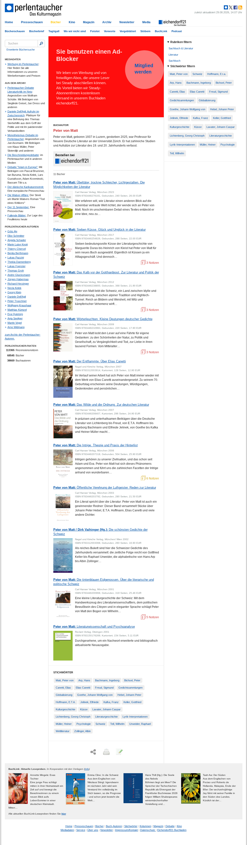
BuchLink (161, 31)
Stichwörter (130, 826)
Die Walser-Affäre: (18, 195)
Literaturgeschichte (106, 716)
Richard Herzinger (18, 283)
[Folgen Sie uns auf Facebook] (235, 7)
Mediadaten (67, 830)
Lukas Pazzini (15, 257)
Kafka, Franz (111, 702)
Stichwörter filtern (182, 66)
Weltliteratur (62, 731)
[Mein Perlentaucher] (226, 7)
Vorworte (109, 31)
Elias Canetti (83, 687)
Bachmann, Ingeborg (107, 680)
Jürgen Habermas (18, 279)
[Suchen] (41, 43)
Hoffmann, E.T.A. (65, 702)
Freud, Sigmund (104, 687)
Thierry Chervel (16, 248)
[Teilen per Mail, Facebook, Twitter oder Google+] (93, 752)
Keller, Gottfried (132, 702)
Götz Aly (12, 231)
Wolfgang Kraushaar (19, 305)
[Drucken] (105, 752)
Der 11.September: (18, 207)
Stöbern (145, 31)
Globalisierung (64, 694)
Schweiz (100, 723)
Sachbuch (174, 60)
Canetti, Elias (63, 687)
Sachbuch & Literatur (181, 48)
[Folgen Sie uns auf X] (230, 7)
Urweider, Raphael (140, 723)
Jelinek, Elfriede (89, 702)
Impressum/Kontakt (126, 830)
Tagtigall (53, 31)
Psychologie (83, 723)
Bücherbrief (36, 31)
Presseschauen (32, 22)
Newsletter (126, 22)
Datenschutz (148, 830)
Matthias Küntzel (17, 309)
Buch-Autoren (114, 826)
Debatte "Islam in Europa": (22, 167)
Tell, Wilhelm (117, 723)
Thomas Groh (15, 270)
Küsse (84, 709)
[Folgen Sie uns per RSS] (239, 7)
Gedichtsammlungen (130, 687)
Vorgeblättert (128, 31)
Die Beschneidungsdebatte (23, 155)
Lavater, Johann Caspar (106, 709)
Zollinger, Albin (82, 731)
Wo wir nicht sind (75, 31)
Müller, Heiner (64, 723)
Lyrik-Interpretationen (135, 716)
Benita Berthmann (17, 253)
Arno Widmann (16, 327)
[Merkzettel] (118, 752)
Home (9, 22)
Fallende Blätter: (16, 215)
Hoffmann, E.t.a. (216, 74)
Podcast (177, 31)
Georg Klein (14, 292)
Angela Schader (16, 240)
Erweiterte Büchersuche (21, 49)
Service (80, 830)
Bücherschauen (15, 31)
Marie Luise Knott (17, 244)
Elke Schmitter (15, 235)
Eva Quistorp (15, 314)
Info (87, 769)
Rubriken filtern (181, 42)
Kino (72, 22)
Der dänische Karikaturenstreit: (25, 186)
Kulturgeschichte (65, 709)
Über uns (92, 830)
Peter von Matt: (99, 185)
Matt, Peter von (65, 680)
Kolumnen (145, 826)
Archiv (106, 22)
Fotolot (95, 31)
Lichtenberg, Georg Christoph (73, 716)
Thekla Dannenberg (19, 261)
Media (146, 22)
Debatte (170, 826)
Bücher (56, 22)
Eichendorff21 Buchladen (171, 830)
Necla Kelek (14, 288)
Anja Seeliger (15, 318)
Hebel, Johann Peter (129, 694)
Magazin (88, 22)
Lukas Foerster (16, 266)
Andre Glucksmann (18, 274)
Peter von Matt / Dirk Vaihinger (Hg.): (100, 532)
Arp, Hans (84, 680)
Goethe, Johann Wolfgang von (95, 694)
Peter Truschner (17, 301)
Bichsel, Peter (132, 680)
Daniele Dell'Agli (16, 296)
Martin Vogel (14, 322)
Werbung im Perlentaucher (23, 64)
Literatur (173, 54)
